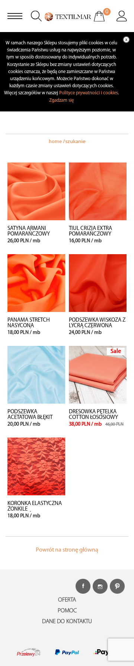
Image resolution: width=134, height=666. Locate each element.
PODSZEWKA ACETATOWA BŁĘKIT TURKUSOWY (29, 417)
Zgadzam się (61, 100)
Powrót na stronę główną (67, 550)
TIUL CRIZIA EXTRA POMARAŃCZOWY (90, 231)
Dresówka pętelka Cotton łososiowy (93, 414)
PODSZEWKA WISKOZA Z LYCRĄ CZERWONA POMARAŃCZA (97, 326)
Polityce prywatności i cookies (88, 93)
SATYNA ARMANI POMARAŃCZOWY (28, 231)
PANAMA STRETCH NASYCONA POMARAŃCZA (28, 326)
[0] (104, 21)
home (55, 142)
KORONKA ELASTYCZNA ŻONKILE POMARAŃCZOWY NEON (36, 509)
